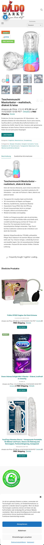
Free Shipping (8, 41)
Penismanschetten (22, 446)
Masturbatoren (19, 140)
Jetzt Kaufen (22, 327)
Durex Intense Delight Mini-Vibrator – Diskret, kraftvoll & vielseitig (22, 378)
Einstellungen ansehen (22, 537)
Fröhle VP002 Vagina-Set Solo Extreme (22, 315)
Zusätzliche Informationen (23, 156)
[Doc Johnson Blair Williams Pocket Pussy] (37, 100)
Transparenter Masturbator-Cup (29, 146)
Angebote (11, 140)
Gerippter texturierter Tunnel (30, 144)
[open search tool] (41, 10)
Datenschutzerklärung (18, 542)
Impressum (30, 542)
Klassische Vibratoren (22, 318)
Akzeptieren (22, 524)
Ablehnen (22, 530)
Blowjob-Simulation (15, 144)
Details (26, 111)
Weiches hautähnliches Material (10, 148)
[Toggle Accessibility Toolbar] (5, 17)
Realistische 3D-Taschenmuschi (10, 146)
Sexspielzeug (27, 140)
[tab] (6, 156)
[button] (40, 497)
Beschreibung (6, 156)
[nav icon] (2, 23)
